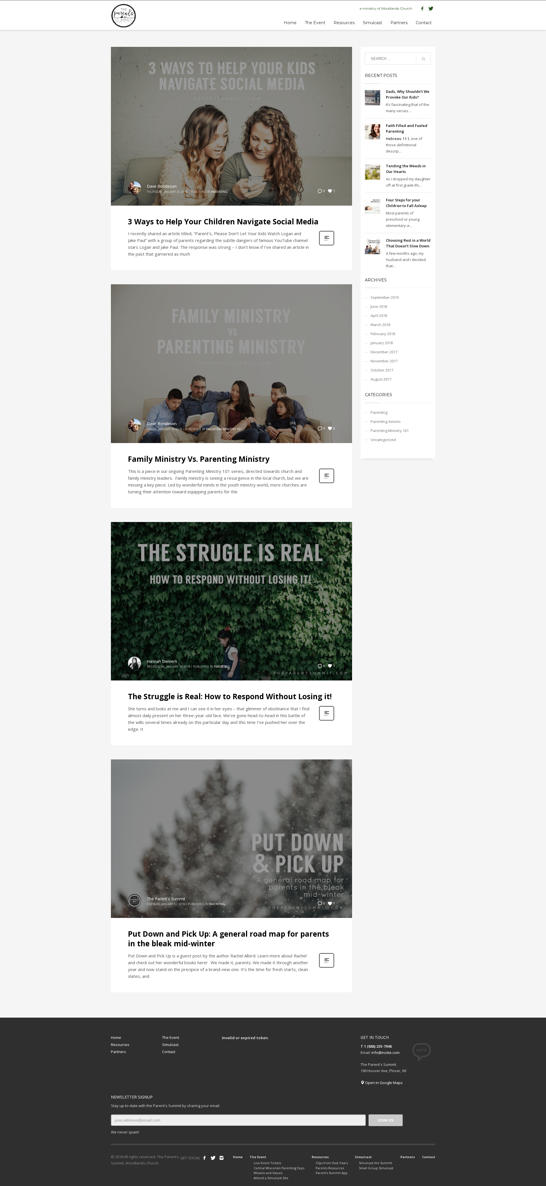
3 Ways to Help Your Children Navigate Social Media (223, 221)
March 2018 (380, 324)
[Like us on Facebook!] (204, 1158)
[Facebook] (422, 8)
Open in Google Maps (383, 1082)
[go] (423, 59)
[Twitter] (431, 8)
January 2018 (382, 342)
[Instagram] (221, 1158)
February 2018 (383, 333)
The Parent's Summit (166, 898)
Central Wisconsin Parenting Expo (279, 1168)
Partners (118, 1051)
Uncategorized (383, 439)
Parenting (219, 192)
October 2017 (382, 370)
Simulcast (170, 1044)
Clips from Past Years (332, 1163)
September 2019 (385, 297)
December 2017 (384, 351)
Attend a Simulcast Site (271, 1178)
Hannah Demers (162, 661)
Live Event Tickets (267, 1163)
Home (116, 1037)
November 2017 (384, 361)
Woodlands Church (396, 8)
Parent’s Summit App (332, 1173)
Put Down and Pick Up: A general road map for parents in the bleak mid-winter (228, 939)
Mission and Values (268, 1173)
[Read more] (326, 244)
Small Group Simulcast (376, 1168)
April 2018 (379, 315)
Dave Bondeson (162, 186)
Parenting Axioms (386, 421)
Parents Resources (330, 1168)
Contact (168, 1051)
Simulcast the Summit (375, 1163)
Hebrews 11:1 (397, 138)
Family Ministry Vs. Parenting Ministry (199, 459)
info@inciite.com (385, 1052)
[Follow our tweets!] (213, 1158)
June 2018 (379, 306)
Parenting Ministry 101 (224, 429)
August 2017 (381, 379)
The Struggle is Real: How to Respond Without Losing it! (230, 696)
